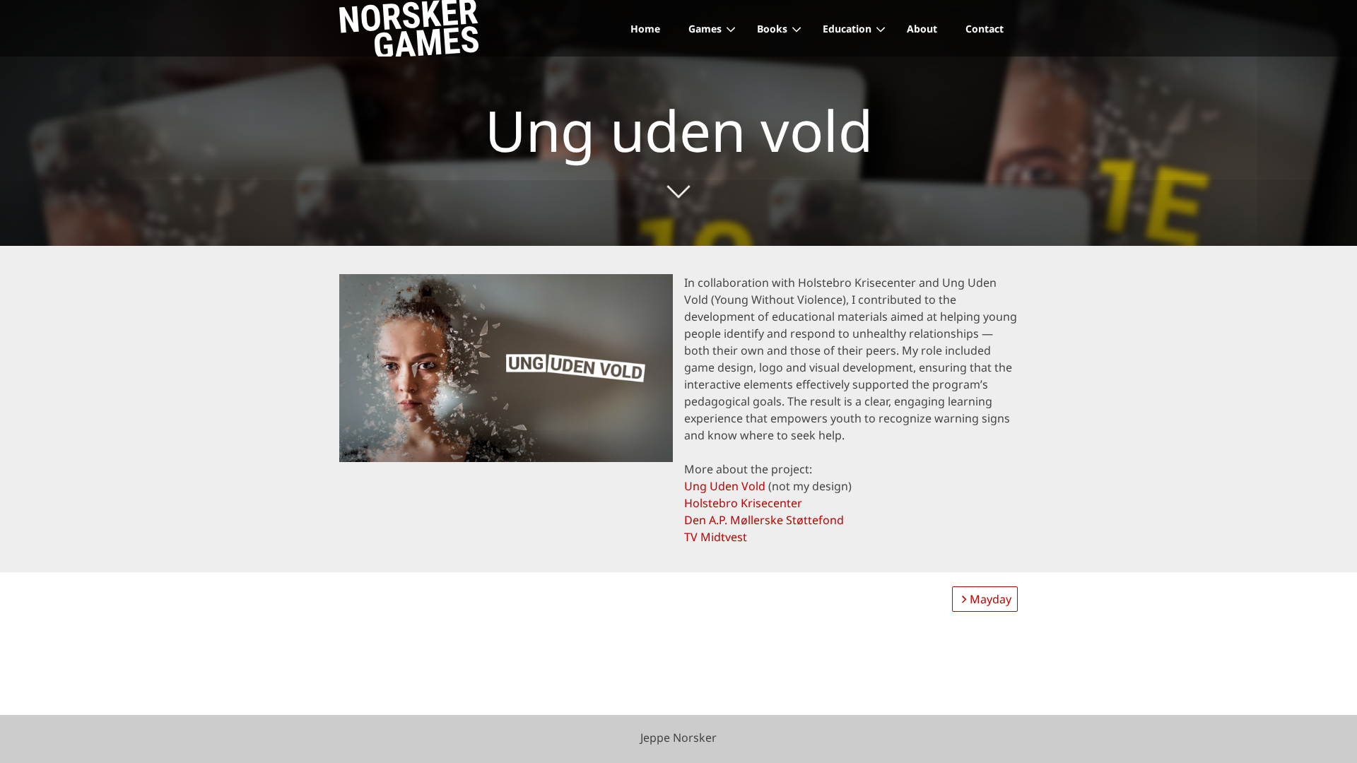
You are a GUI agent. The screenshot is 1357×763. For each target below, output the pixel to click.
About (922, 28)
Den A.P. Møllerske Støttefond (764, 520)
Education (847, 28)
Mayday (990, 599)
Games (705, 28)
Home (645, 28)
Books (772, 28)
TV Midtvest (715, 537)
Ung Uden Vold (724, 486)
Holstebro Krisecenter (743, 503)
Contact (984, 28)
